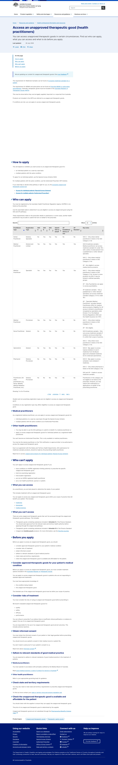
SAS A (38, 228)
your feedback (62, 74)
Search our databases (43, 731)
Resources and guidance (26, 23)
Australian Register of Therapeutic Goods (39, 571)
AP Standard (76, 228)
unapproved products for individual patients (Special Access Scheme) (46, 454)
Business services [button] (80, 14)
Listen (17, 47)
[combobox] (87, 8)
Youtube (65, 742)
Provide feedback (91, 741)
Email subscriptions (66, 731)
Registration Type (30, 228)
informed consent (29, 649)
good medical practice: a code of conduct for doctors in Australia (36, 670)
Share (31, 47)
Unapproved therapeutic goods (35, 719)
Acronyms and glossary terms (22, 747)
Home (16, 14)
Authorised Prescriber (43, 742)
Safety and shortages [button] (43, 14)
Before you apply (20, 66)
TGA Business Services (43, 736)
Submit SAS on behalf (57, 229)
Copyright (16, 742)
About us (102, 3)
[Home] (27, 5)
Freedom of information (20, 744)
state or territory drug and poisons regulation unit (47, 692)
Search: (15, 223)
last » (68, 394)
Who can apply (19, 61)
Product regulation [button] (26, 14)
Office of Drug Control (43, 744)
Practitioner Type (17, 228)
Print (23, 47)
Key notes (86, 228)
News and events (86, 3)
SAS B (44, 228)
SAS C (50, 228)
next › (63, 394)
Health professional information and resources (51, 23)
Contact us (95, 3)
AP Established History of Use (66, 230)
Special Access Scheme (43, 739)
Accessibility (16, 731)
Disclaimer (16, 739)
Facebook (65, 736)
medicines (19, 502)
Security (15, 736)
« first (49, 394)
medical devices (21, 508)
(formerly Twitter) (67, 739)
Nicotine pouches (63, 531)
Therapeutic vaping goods (56, 719)
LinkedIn (65, 747)
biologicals (19, 505)
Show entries (89, 223)
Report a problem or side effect (46, 734)
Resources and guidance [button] (62, 14)
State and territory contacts (44, 747)
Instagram (65, 744)
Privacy (15, 734)
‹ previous (55, 394)
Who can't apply (20, 64)
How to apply (19, 59)
